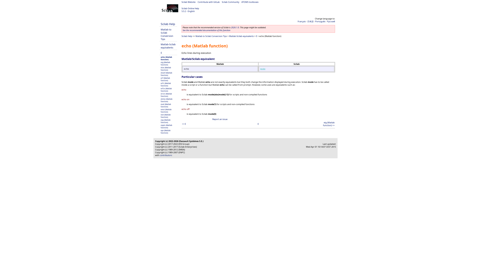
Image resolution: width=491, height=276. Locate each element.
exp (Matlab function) (165, 121)
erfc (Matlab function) (166, 84)
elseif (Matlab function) (166, 74)
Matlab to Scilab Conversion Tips (167, 34)
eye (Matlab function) (165, 131)
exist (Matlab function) (166, 110)
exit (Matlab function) (166, 115)
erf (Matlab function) (165, 79)
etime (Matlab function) (166, 100)
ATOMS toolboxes (250, 2)
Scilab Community (230, 2)
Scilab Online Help (190, 8)
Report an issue (219, 119)
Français (302, 21)
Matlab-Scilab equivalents (168, 46)
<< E (184, 124)
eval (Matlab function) (166, 105)
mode (262, 69)
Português (320, 21)
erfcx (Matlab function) (166, 89)
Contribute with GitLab (209, 2)
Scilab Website (189, 2)
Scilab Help (168, 24)
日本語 (310, 21)
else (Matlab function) (166, 68)
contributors (166, 155)
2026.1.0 (235, 27)
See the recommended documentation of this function (206, 30)
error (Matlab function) (166, 95)
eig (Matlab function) (165, 63)
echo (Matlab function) (166, 58)
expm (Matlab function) (166, 126)
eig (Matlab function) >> (329, 124)
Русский (331, 21)
